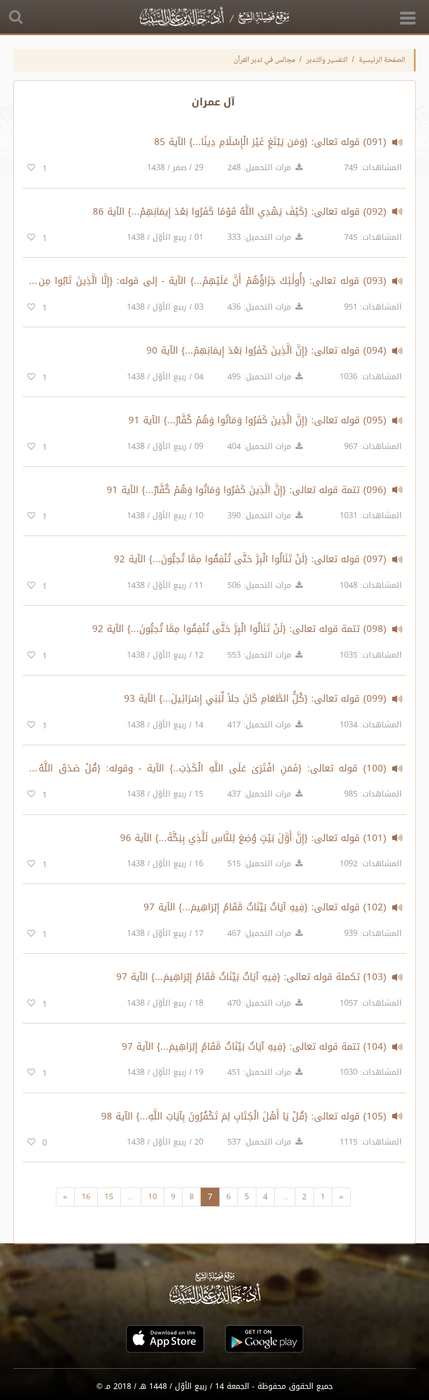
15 (108, 1196)
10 (152, 1196)
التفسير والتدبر (326, 60)
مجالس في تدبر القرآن (264, 60)
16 (86, 1196)
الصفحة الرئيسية (382, 60)
